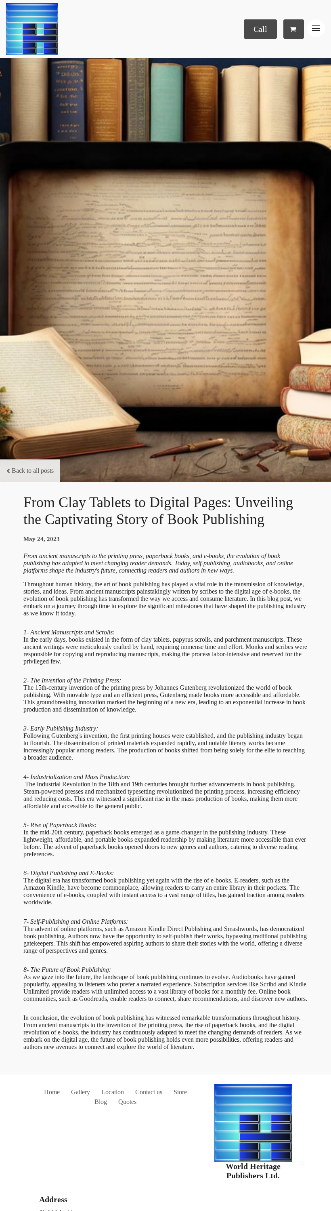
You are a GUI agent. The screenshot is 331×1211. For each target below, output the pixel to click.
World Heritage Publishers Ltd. (253, 1171)
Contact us (148, 1092)
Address (53, 1199)
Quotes (127, 1101)
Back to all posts (33, 470)
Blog (100, 1101)
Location (112, 1092)
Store (180, 1092)
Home (52, 1092)
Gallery (80, 1092)
